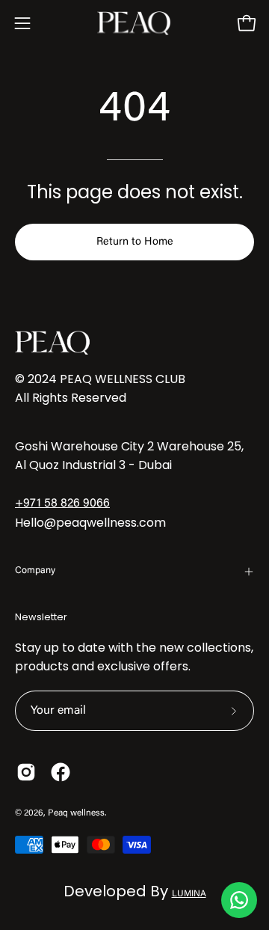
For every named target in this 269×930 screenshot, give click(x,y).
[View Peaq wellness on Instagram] (26, 772)
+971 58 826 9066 (62, 504)
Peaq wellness (76, 813)
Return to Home (134, 242)
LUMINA (189, 894)
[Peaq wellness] (134, 23)
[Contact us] (239, 900)
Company (35, 570)
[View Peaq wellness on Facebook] (60, 772)
